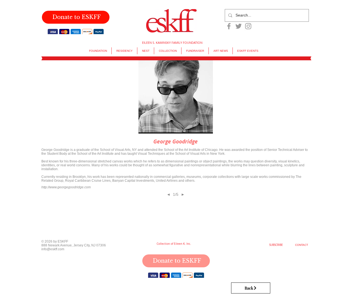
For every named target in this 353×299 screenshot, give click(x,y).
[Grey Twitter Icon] (238, 26)
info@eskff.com (52, 249)
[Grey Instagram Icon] (248, 26)
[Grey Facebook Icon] (229, 26)
